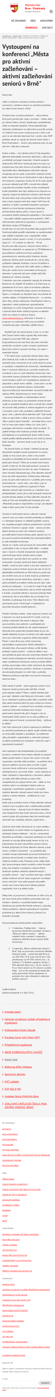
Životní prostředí (10, 1165)
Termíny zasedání (10, 1266)
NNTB (4, 1221)
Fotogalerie (7, 1145)
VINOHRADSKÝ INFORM (11, 1160)
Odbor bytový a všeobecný (14, 1195)
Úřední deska (8, 1179)
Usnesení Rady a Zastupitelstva (16, 1260)
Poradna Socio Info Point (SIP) (22, 1037)
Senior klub (17, 36)
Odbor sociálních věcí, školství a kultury (21, 1189)
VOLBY (5, 1215)
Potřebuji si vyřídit (11, 1205)
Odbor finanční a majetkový (15, 1184)
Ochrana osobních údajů (13, 1355)
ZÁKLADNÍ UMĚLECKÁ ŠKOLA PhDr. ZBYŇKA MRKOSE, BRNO (26, 1105)
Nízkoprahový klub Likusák (20, 1030)
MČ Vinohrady (18, 20)
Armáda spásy (13, 1012)
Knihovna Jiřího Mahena (18, 1067)
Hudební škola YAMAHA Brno (22, 1096)
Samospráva (46, 20)
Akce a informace (10, 1134)
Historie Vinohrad (10, 1150)
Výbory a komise (9, 1245)
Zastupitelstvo (9, 1250)
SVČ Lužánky (12, 1081)
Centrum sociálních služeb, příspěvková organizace (26, 1290)
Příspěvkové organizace (18, 1045)
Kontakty (47, 27)
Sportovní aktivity (15, 1074)
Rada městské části (11, 1239)
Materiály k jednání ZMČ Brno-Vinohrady (20, 1234)
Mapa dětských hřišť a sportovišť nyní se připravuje (26, 1155)
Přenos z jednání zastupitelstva (17, 1271)
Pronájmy (6, 1210)
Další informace (9, 1139)
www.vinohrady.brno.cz (12, 318)
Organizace (31, 27)
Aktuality (6, 1129)
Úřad (33, 20)
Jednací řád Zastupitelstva (14, 1255)
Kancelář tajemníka (11, 1200)
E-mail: (5, 1379)
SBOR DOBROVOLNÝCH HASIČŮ (23, 1052)
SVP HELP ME (13, 1089)
